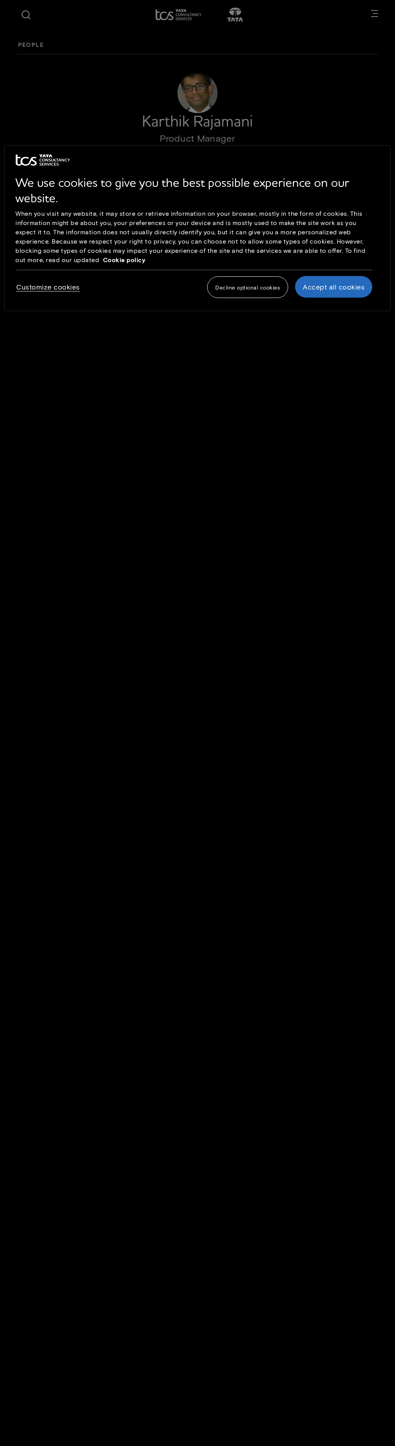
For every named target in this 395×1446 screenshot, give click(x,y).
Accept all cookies (334, 287)
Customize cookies (48, 287)
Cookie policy (124, 259)
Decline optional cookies (247, 287)
